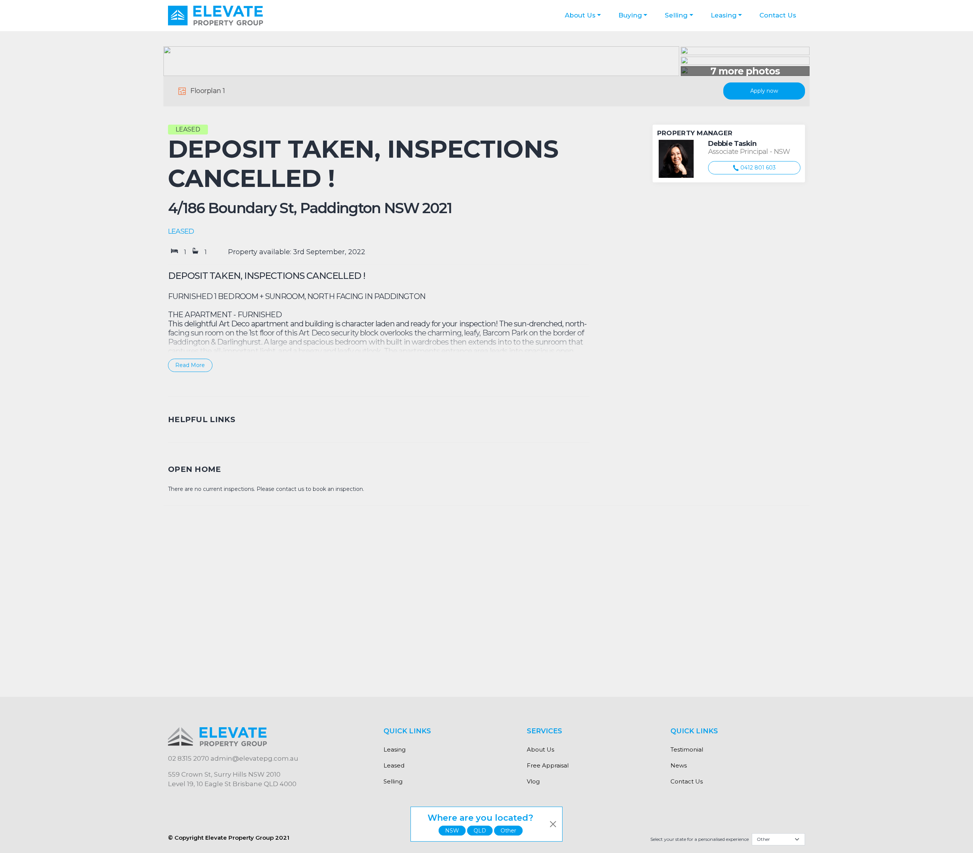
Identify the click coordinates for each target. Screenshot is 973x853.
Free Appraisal (548, 765)
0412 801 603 (757, 167)
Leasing (724, 15)
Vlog (533, 781)
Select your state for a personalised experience (699, 839)
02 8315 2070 (188, 758)
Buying (630, 15)
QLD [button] (480, 830)
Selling (676, 15)
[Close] (553, 824)
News (678, 765)
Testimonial (686, 749)
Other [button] (508, 830)
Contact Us (777, 15)
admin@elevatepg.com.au (254, 758)
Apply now (764, 90)
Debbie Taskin (732, 143)
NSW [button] (452, 830)
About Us (580, 15)
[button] (379, 322)
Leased (393, 765)
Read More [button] (190, 365)
